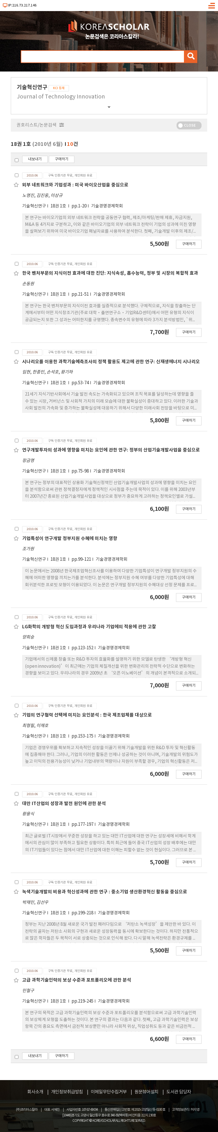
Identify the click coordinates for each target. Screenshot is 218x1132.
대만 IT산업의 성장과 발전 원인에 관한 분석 (64, 804)
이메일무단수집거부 (109, 1092)
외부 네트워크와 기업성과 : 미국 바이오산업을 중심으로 (75, 185)
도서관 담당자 (178, 1092)
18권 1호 (59, 206)
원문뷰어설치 (146, 1092)
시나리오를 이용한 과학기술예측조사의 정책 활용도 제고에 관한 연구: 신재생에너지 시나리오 (111, 362)
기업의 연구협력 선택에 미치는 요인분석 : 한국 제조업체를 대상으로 (87, 715)
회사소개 (35, 1092)
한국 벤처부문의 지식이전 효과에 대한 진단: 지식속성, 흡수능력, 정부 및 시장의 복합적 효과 (110, 273)
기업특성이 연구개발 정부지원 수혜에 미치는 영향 (69, 538)
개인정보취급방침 (67, 1092)
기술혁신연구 (34, 206)
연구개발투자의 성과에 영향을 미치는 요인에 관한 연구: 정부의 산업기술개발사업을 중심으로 (111, 450)
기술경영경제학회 (107, 206)
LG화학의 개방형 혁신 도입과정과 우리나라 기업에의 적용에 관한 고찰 (89, 627)
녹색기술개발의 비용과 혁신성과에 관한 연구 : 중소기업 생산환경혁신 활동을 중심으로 (104, 892)
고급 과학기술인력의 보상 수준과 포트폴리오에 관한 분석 (76, 980)
